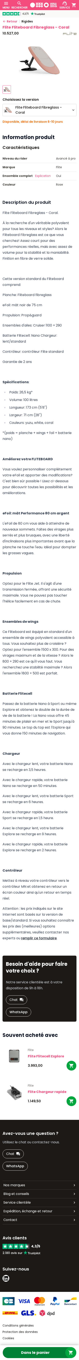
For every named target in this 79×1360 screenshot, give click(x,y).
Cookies (8, 1338)
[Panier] (74, 5)
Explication (43, 176)
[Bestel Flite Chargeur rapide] (71, 1101)
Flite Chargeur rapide (47, 1091)
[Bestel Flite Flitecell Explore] (71, 1066)
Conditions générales (18, 1325)
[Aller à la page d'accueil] (43, 5)
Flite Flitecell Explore (46, 1056)
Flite (31, 1050)
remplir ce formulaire (39, 938)
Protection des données (20, 1332)
